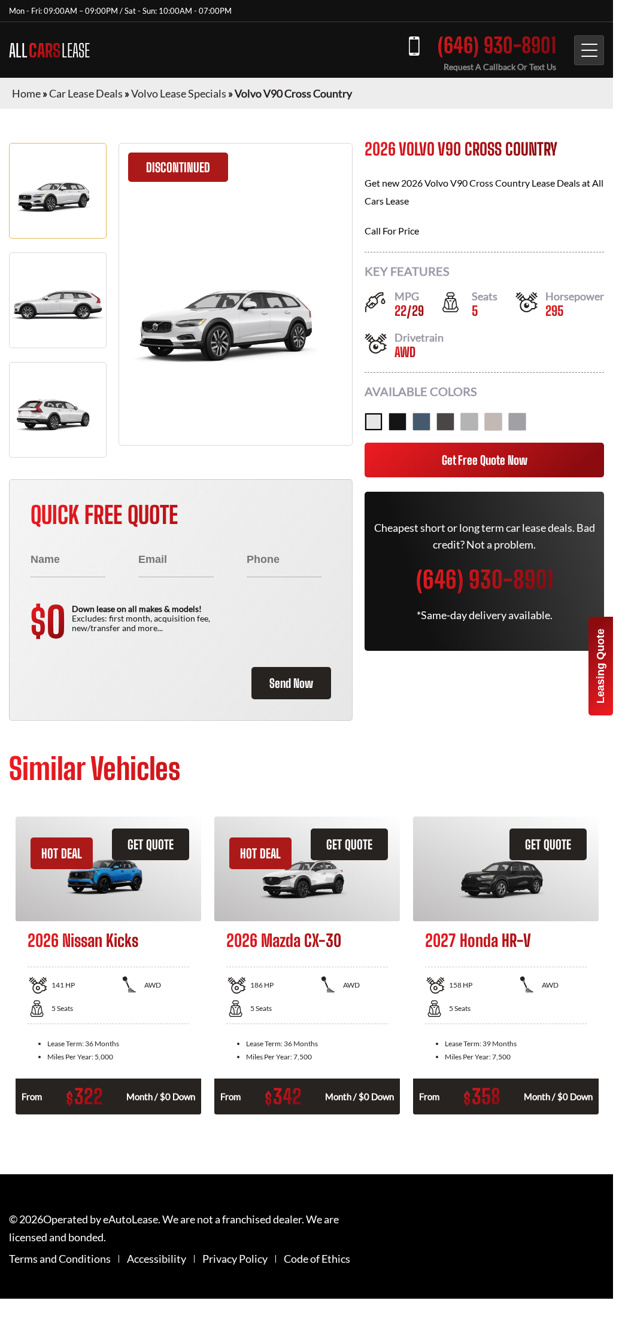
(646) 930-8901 (497, 45)
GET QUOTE (151, 844)
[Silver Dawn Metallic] (469, 421)
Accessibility (156, 1259)
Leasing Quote (600, 666)
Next (613, 965)
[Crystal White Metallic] (373, 421)
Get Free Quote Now (484, 460)
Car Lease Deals (86, 93)
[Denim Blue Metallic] (421, 421)
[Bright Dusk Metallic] (493, 421)
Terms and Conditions (60, 1259)
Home (26, 93)
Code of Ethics (317, 1259)
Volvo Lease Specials (178, 93)
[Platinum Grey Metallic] (445, 421)
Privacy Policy (235, 1259)
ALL (49, 50)
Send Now (291, 683)
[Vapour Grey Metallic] (517, 421)
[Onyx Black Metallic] (397, 421)
